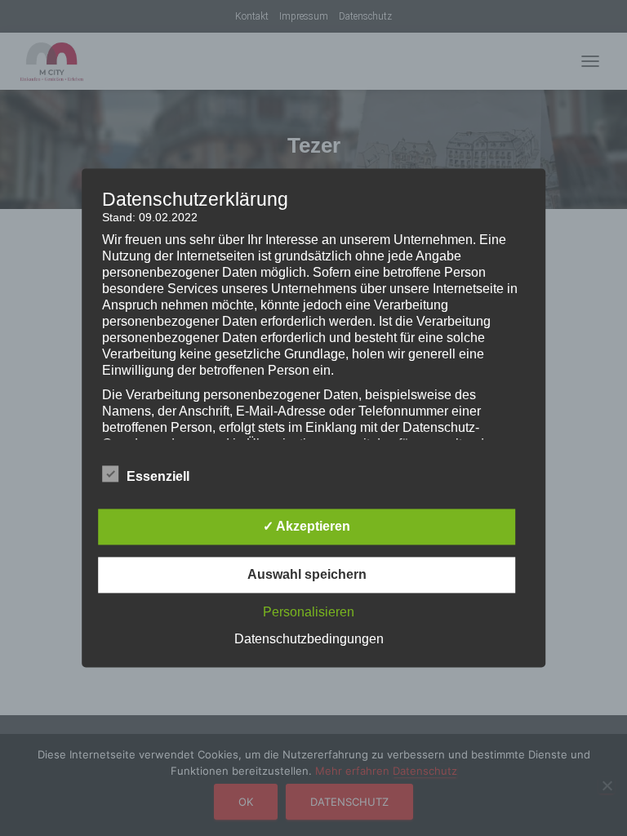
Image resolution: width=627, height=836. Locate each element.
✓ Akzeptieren (306, 527)
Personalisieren (308, 613)
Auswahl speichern (307, 575)
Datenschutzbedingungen (309, 640)
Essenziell (158, 477)
